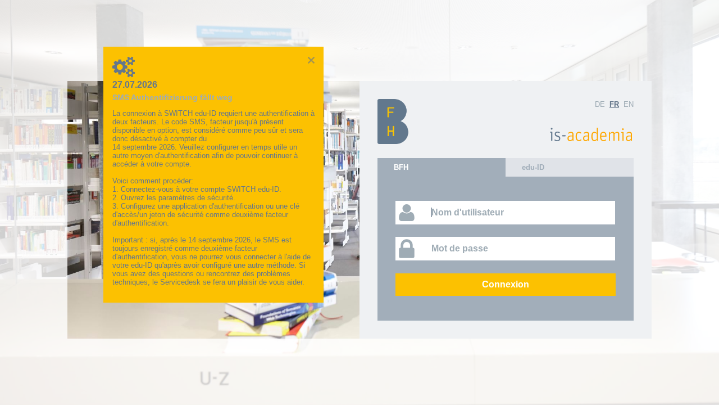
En (629, 104)
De (600, 104)
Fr (614, 104)
